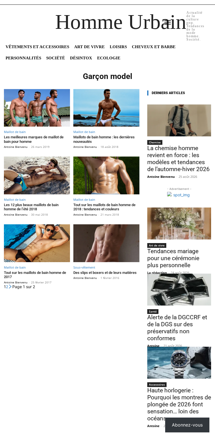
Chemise (155, 142)
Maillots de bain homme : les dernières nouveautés (104, 139)
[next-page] (10, 286)
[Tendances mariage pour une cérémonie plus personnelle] (179, 223)
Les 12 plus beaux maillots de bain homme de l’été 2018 (31, 207)
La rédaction (157, 273)
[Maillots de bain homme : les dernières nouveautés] (106, 108)
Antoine (153, 346)
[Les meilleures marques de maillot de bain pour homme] (37, 108)
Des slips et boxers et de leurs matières (105, 273)
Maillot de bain (15, 131)
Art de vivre (157, 245)
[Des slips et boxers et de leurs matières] (106, 243)
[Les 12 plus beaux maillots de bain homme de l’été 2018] (37, 175)
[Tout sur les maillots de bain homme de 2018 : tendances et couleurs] (106, 175)
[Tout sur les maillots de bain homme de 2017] (37, 243)
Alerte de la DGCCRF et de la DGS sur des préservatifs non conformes (177, 328)
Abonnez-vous (187, 425)
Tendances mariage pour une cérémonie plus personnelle (173, 258)
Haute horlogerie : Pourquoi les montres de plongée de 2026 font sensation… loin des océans (179, 404)
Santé (153, 311)
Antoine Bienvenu (15, 147)
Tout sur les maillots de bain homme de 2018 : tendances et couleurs (104, 207)
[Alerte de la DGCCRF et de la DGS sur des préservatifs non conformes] (179, 290)
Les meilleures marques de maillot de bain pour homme (34, 139)
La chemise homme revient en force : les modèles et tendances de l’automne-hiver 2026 (178, 159)
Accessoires (157, 384)
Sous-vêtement (84, 267)
